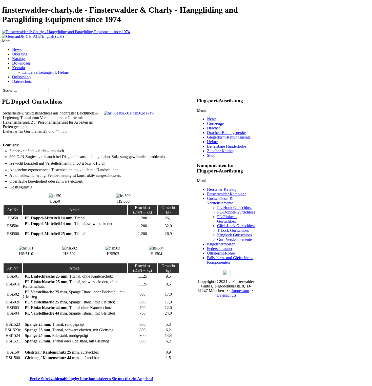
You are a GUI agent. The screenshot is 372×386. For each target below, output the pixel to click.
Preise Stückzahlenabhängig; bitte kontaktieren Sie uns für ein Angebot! (91, 379)
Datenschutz (226, 295)
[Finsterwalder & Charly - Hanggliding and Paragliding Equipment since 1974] (66, 32)
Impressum (240, 290)
